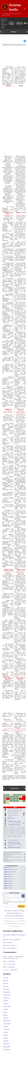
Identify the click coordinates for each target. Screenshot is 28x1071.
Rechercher (5, 903)
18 (14, 798)
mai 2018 (5, 1038)
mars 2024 (5, 1018)
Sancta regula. (11, 818)
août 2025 (5, 1000)
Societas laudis (15, 7)
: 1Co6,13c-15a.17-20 (11, 869)
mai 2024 (5, 1015)
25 (14, 800)
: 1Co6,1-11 (8, 874)
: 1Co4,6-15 (8, 883)
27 (20, 800)
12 (17, 796)
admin (4, 956)
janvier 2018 (6, 1044)
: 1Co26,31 (8, 887)
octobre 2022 (6, 1029)
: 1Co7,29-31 (9, 881)
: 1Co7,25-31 (9, 867)
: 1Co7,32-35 (9, 878)
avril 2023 (5, 1026)
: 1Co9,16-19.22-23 (10, 871)
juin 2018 (5, 1035)
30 (7, 803)
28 (23, 800)
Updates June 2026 (7, 942)
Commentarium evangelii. (14, 821)
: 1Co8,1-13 (8, 885)
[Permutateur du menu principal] (24, 9)
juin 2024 (5, 1012)
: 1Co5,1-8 (8, 876)
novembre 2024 (7, 1006)
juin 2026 (5, 983)
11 (14, 796)
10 (11, 796)
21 (23, 798)
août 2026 (5, 977)
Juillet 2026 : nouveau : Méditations (11, 939)
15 (4, 798)
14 (23, 796)
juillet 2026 (5, 980)
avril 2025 (5, 1003)
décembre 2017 (6, 1046)
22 (4, 800)
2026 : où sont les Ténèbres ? (10, 948)
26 (17, 800)
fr (25, 23)
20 (20, 798)
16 (7, 798)
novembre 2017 (7, 1049)
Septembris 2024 (14, 788)
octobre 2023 (6, 1023)
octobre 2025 (6, 998)
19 (17, 798)
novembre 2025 (7, 995)
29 (4, 803)
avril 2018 (5, 1041)
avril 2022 (5, 1032)
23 (7, 800)
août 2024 (5, 1009)
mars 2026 (5, 986)
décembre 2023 (6, 1021)
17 (11, 798)
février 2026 (6, 989)
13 (20, 796)
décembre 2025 (6, 992)
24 (11, 800)
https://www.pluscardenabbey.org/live (14, 915)
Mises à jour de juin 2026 (9, 945)
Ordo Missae (11, 961)
